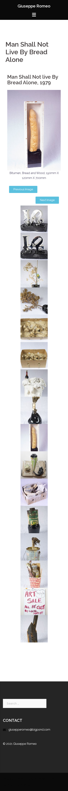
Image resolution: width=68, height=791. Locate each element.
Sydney (8, 785)
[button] (23, 189)
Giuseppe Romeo (34, 6)
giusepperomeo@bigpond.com (29, 729)
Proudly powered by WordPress (24, 778)
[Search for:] (24, 703)
